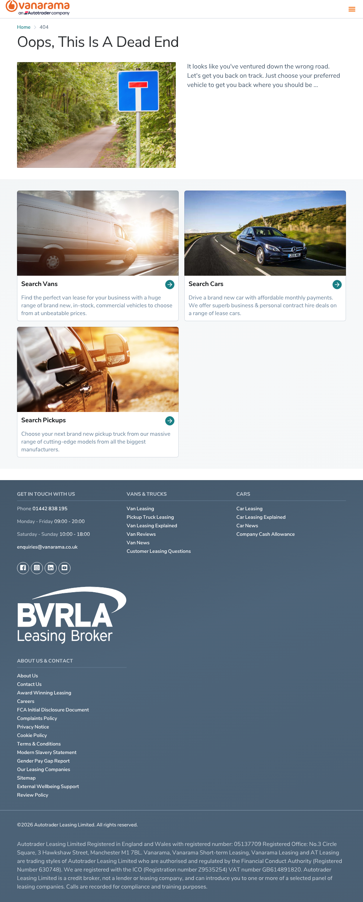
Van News (138, 543)
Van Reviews (141, 534)
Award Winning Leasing (44, 693)
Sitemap (26, 778)
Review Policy (32, 795)
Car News (247, 526)
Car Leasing (249, 509)
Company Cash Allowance (265, 534)
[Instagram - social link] (37, 568)
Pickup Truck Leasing (150, 517)
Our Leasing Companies (43, 769)
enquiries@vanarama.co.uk (47, 547)
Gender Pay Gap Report (43, 761)
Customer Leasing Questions (159, 551)
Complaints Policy (37, 718)
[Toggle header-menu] (352, 8)
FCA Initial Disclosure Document (53, 710)
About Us (27, 676)
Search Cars (206, 284)
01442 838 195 (50, 509)
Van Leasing (140, 509)
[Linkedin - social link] (50, 568)
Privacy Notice (33, 727)
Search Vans (39, 284)
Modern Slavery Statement (47, 752)
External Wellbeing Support (48, 786)
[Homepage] (37, 9)
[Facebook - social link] (23, 568)
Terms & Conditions (39, 744)
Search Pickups (43, 420)
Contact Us (29, 684)
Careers (25, 701)
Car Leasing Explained (261, 517)
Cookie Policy (32, 735)
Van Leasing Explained (152, 526)
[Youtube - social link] (64, 568)
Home (23, 27)
